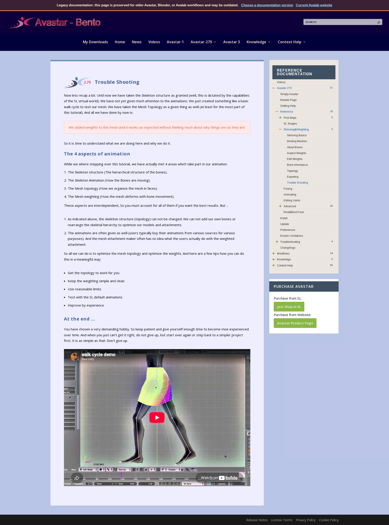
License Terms (281, 520)
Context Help (289, 41)
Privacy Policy (306, 520)
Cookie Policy (329, 520)
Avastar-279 (201, 41)
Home (120, 41)
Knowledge (256, 41)
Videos (154, 41)
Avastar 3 (231, 41)
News (137, 41)
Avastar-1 (175, 41)
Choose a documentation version (267, 5)
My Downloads (95, 41)
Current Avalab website (314, 5)
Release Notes (257, 520)
